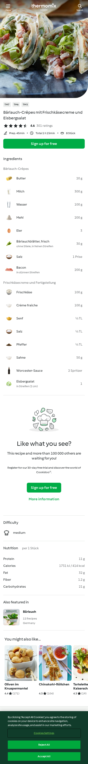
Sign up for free (44, 143)
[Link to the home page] (44, 7)
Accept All (44, 756)
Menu (8, 10)
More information (44, 499)
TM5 (25, 104)
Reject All (44, 744)
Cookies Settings (44, 733)
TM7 (7, 104)
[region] (44, 737)
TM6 (16, 104)
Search (80, 10)
